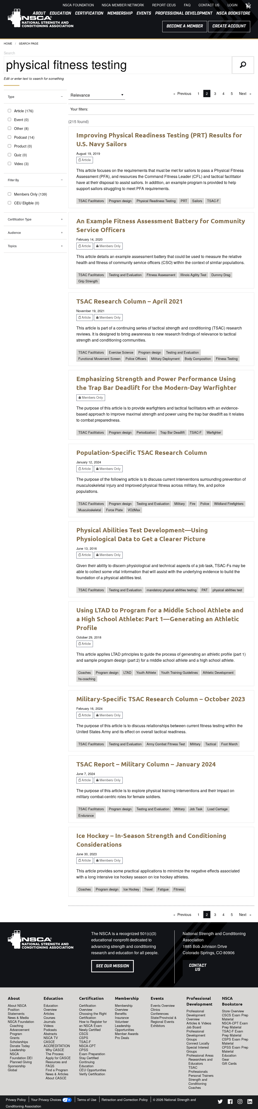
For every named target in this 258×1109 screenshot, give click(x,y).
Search (9, 52)
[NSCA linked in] (249, 1102)
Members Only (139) (30, 194)
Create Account (229, 26)
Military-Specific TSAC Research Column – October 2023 (160, 699)
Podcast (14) (24, 137)
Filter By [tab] (13, 180)
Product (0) (23, 146)
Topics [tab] (12, 246)
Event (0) (21, 119)
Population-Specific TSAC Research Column (141, 452)
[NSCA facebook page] (230, 1102)
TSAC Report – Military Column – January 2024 (146, 764)
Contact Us (197, 967)
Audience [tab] (14, 232)
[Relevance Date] (96, 97)
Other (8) (21, 128)
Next (246, 93)
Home (8, 43)
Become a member (185, 26)
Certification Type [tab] (19, 219)
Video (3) (21, 163)
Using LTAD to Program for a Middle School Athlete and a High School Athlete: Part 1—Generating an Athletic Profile (159, 619)
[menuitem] (87, 13)
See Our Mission (112, 966)
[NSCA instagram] (240, 1102)
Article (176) (24, 110)
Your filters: (79, 109)
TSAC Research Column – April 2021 (129, 301)
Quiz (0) (20, 154)
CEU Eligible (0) (26, 202)
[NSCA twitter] (220, 1102)
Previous (185, 93)
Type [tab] (11, 96)
